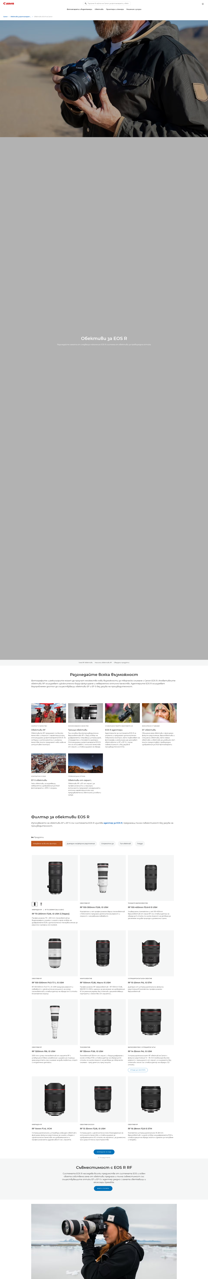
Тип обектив (125, 844)
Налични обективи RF (103, 662)
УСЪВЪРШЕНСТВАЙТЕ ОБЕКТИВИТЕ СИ (119, 726)
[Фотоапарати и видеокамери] (93, 9)
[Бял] (41, 904)
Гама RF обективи (86, 662)
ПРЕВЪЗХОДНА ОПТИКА (76, 776)
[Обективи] (104, 9)
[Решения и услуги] (142, 9)
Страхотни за (107, 844)
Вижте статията (103, 1188)
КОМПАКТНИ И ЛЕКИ (38, 776)
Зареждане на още (104, 1152)
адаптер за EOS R (113, 823)
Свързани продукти (121, 662)
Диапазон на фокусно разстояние (81, 844)
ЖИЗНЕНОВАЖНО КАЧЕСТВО (78, 726)
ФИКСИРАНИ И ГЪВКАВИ (151, 726)
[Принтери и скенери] (125, 9)
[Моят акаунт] (203, 4)
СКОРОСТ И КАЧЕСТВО (39, 726)
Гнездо (140, 844)
